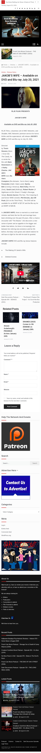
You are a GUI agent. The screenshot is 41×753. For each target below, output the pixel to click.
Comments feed (6, 532)
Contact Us (18, 741)
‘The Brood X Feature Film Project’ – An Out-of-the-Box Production (31, 299)
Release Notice (11, 72)
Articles (3, 72)
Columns (11, 741)
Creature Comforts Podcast (20, 721)
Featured (6, 692)
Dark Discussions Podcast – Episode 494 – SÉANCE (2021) (10, 299)
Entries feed (5, 528)
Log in (3, 525)
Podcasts (15, 709)
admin (4, 83)
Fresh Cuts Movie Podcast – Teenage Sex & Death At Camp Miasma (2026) (23, 714)
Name (6, 374)
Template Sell (5, 748)
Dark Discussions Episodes (31, 741)
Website (6, 389)
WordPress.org (6, 535)
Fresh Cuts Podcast (23, 707)
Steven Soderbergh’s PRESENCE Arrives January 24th (10, 331)
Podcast (31, 707)
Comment (7, 359)
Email (6, 382)
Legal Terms (4, 744)
